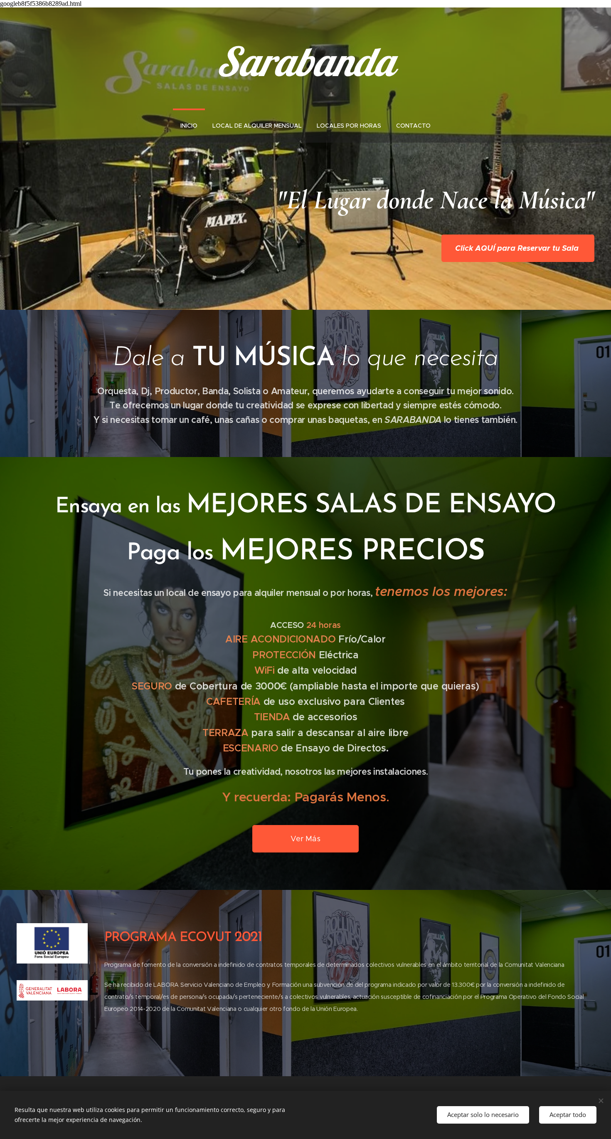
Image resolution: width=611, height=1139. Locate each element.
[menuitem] (189, 126)
